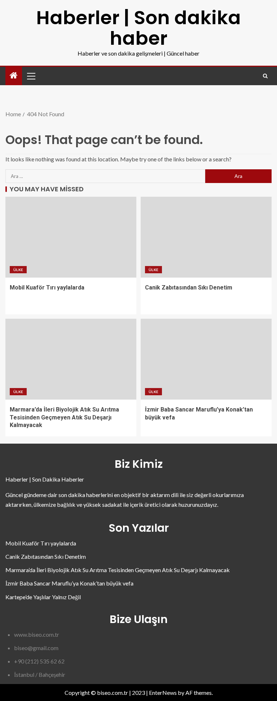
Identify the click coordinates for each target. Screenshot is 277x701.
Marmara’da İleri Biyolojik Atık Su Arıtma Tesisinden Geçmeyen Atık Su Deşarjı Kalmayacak (64, 417)
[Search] (265, 76)
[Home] (14, 75)
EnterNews (163, 692)
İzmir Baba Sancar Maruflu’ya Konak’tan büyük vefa (69, 583)
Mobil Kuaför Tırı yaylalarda (47, 287)
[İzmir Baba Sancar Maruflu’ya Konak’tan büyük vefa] (206, 359)
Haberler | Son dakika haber (138, 27)
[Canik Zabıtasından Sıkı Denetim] (206, 237)
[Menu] (30, 76)
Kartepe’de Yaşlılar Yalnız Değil (43, 596)
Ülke (18, 269)
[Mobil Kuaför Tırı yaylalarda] (70, 237)
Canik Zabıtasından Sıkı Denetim (188, 287)
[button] (30, 76)
